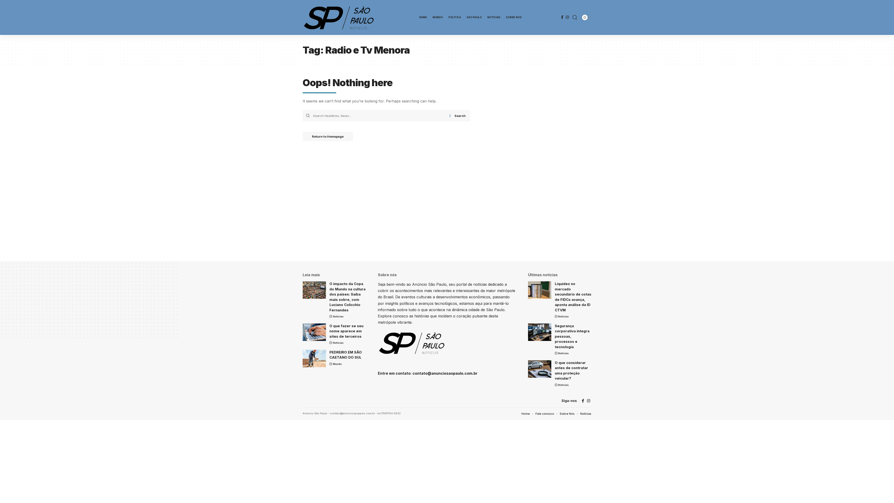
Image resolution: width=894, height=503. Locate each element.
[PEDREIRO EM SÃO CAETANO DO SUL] (314, 358)
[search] (574, 17)
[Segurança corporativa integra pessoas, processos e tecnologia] (539, 332)
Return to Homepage (328, 136)
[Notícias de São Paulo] (340, 17)
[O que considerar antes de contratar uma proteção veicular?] (539, 369)
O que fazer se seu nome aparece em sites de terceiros (346, 331)
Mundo (337, 364)
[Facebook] (562, 17)
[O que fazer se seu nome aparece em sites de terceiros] (314, 332)
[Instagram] (567, 17)
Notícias (338, 316)
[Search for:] (380, 116)
